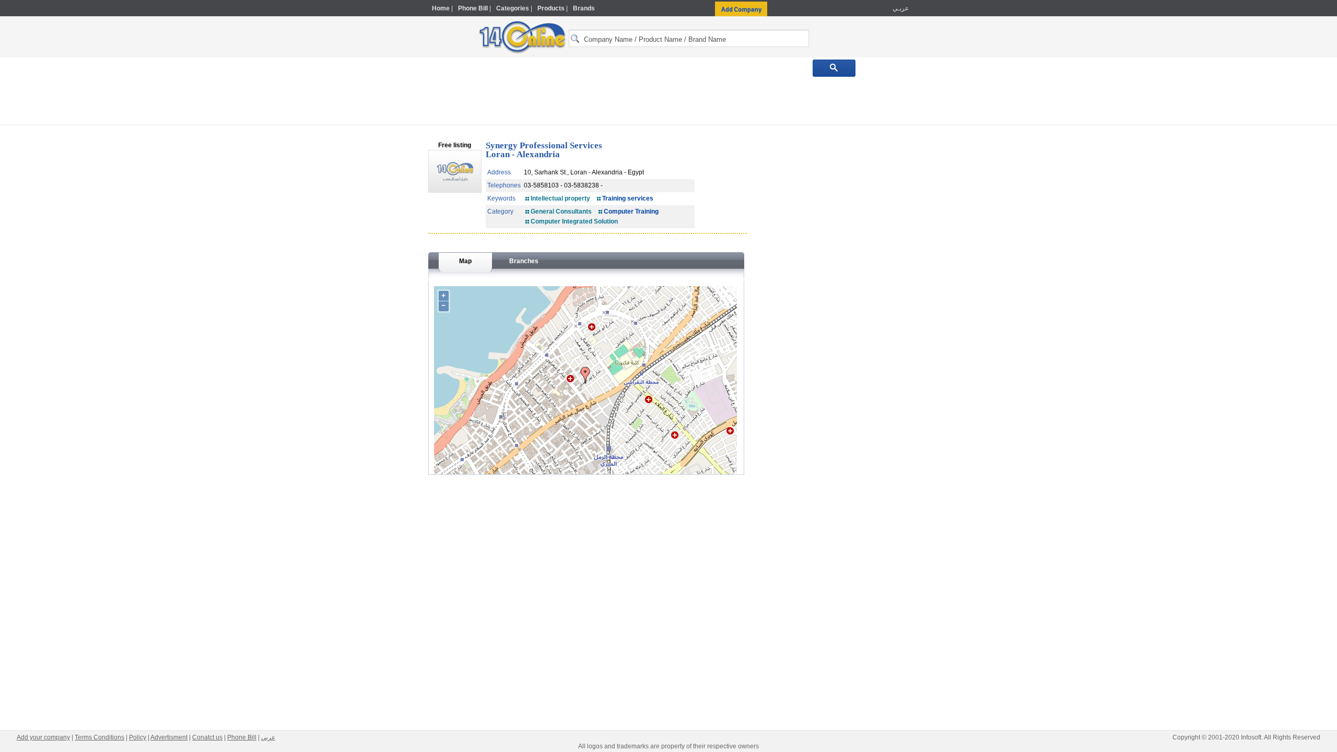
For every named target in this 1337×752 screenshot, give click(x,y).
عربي (268, 737)
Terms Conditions (99, 737)
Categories (512, 8)
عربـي (900, 8)
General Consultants (561, 211)
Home (441, 8)
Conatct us (207, 737)
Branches (523, 261)
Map (465, 261)
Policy (137, 737)
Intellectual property (560, 198)
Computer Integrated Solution (574, 221)
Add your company (43, 737)
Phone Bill (473, 8)
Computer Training (631, 211)
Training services (627, 198)
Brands (584, 8)
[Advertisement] (954, 223)
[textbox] (689, 38)
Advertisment (168, 737)
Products (551, 8)
